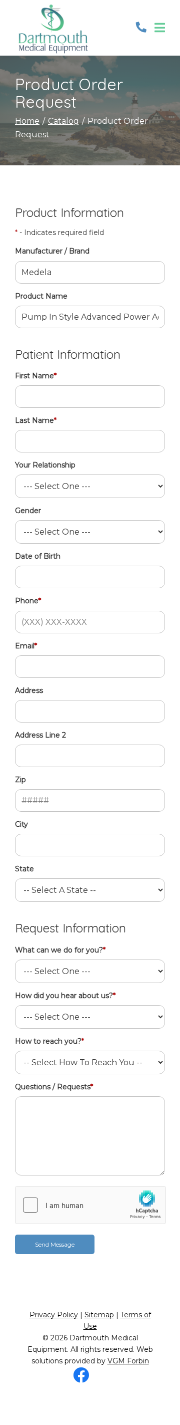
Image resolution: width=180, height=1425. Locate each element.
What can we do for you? (60, 950)
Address (29, 690)
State (24, 868)
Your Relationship (45, 464)
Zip (20, 779)
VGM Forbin (128, 1360)
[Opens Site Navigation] (159, 28)
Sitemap (99, 1314)
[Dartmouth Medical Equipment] (52, 28)
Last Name (35, 420)
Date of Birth (37, 556)
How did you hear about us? (65, 995)
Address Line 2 (40, 735)
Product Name (41, 296)
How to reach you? (49, 1041)
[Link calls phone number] (141, 27)
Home (27, 121)
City (21, 824)
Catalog (63, 121)
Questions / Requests (54, 1086)
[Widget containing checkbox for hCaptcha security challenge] (90, 1205)
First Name (35, 375)
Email (26, 645)
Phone (28, 600)
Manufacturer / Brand (52, 251)
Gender (28, 510)
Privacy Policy (54, 1314)
